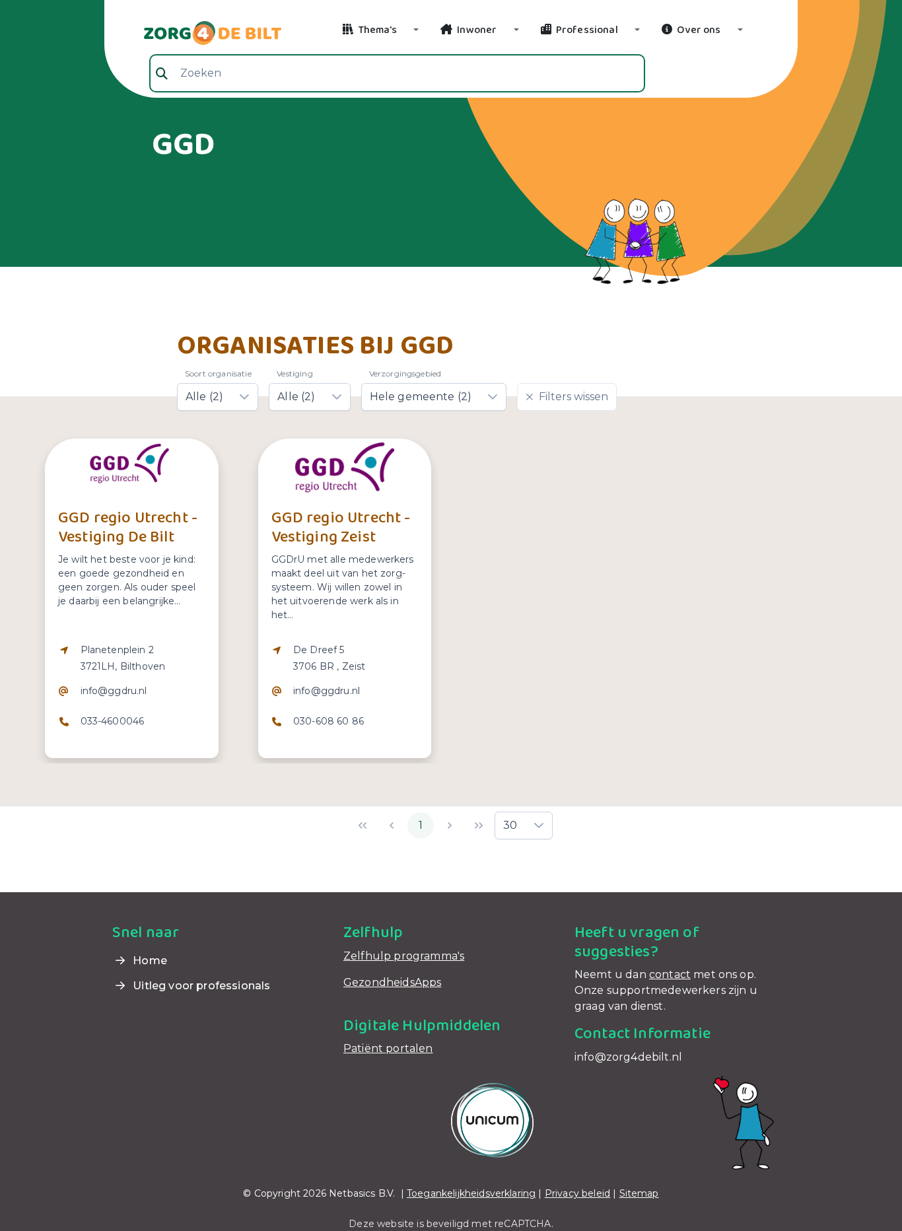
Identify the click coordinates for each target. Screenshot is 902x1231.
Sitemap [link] (639, 1193)
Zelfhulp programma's (403, 956)
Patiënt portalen (388, 1048)
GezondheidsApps (392, 982)
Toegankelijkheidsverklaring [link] (471, 1193)
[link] (196, 31)
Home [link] (148, 960)
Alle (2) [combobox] (204, 396)
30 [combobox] (510, 825)
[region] (131, 694)
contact (670, 974)
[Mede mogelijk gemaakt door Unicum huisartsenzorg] (492, 1119)
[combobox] (397, 73)
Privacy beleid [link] (577, 1193)
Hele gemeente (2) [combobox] (421, 396)
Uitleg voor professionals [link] (200, 985)
